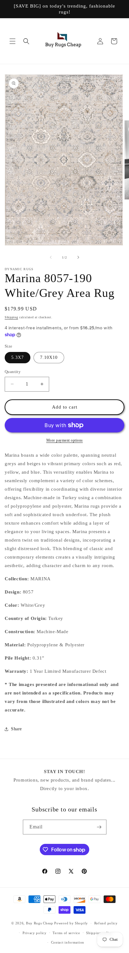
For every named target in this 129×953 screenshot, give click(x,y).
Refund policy (106, 923)
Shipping (11, 317)
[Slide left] (51, 257)
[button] (12, 41)
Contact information (67, 942)
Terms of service (66, 933)
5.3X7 (17, 357)
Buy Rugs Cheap (39, 923)
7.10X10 (49, 357)
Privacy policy (35, 933)
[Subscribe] (99, 827)
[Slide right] (78, 257)
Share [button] (16, 729)
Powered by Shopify (71, 923)
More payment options (64, 440)
